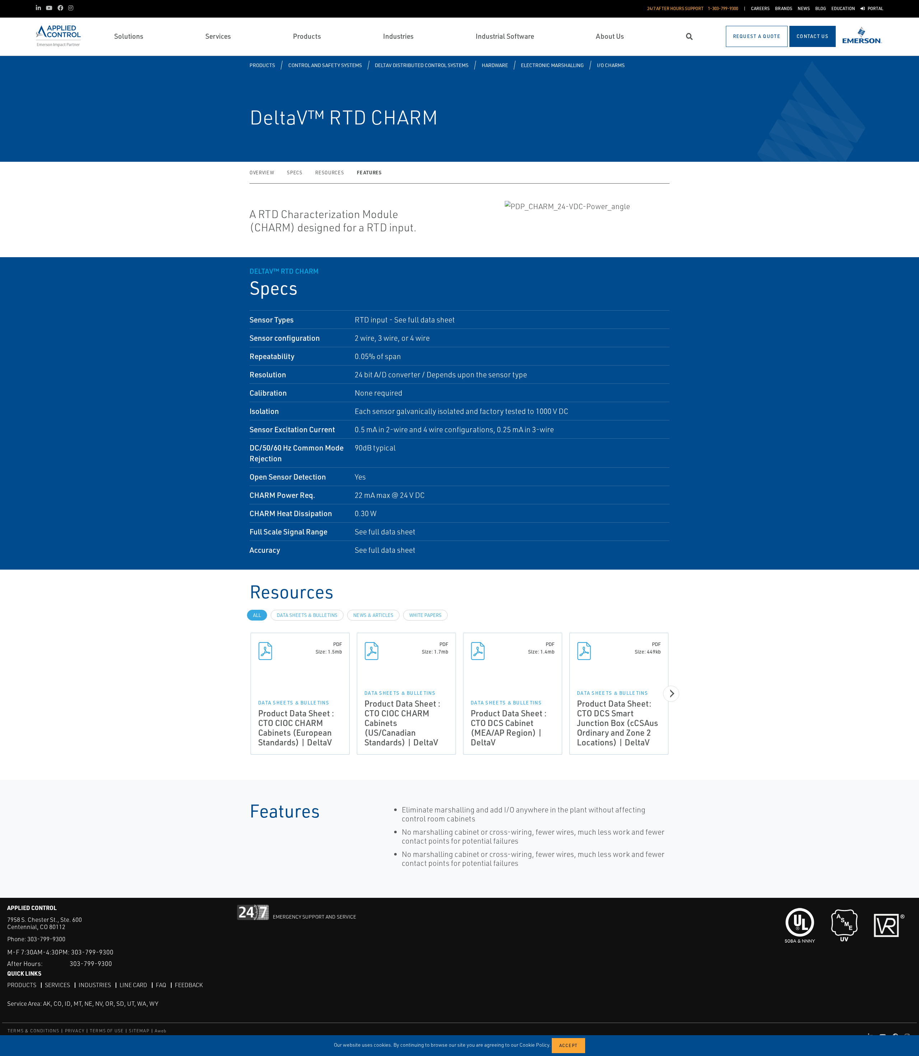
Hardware (495, 65)
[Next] (671, 693)
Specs (294, 172)
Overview (261, 172)
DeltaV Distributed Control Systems (421, 65)
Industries (95, 985)
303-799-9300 (46, 939)
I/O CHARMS (611, 65)
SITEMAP (139, 1030)
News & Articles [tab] (373, 615)
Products (262, 65)
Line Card (133, 985)
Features (369, 172)
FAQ (161, 985)
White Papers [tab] (425, 615)
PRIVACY (74, 1030)
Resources (329, 172)
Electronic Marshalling (552, 65)
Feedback (189, 985)
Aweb (161, 1030)
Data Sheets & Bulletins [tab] (307, 615)
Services (57, 985)
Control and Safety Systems (325, 65)
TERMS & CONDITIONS (34, 1030)
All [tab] (257, 615)
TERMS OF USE (106, 1030)
